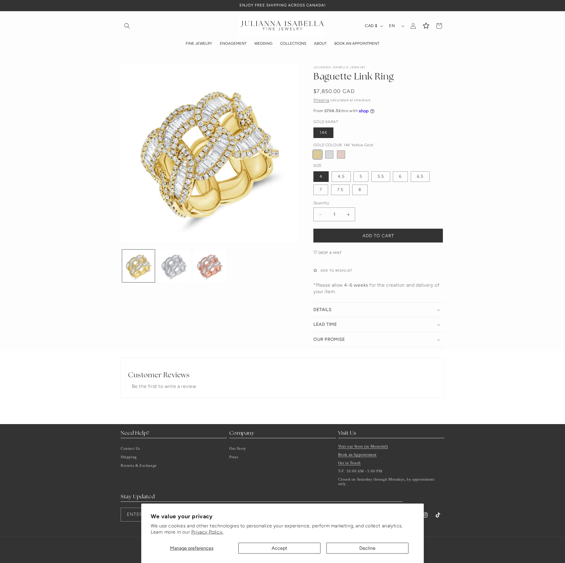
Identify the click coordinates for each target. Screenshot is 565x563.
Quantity (321, 203)
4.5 (341, 176)
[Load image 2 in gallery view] (174, 266)
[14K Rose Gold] (341, 154)
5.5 (381, 176)
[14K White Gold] (329, 154)
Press (233, 457)
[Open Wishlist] (426, 25)
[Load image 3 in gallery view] (209, 266)
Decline (367, 548)
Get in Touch (349, 463)
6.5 (420, 176)
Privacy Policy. (207, 532)
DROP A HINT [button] (329, 253)
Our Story (237, 448)
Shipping (321, 100)
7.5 (340, 189)
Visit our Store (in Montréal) (363, 446)
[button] (127, 25)
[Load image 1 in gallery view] (138, 266)
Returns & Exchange (139, 465)
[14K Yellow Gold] (317, 154)
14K (323, 132)
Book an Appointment (357, 454)
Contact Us (130, 448)
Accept (279, 548)
